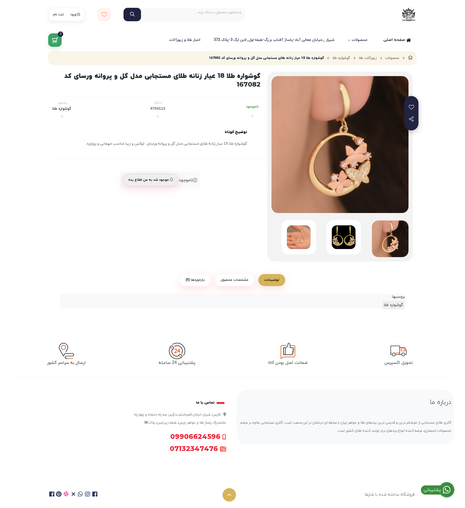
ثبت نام (58, 14)
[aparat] (66, 495)
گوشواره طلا (341, 58)
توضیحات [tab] (271, 280)
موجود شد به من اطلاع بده (149, 179)
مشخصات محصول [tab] (234, 280)
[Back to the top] (229, 495)
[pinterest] (59, 495)
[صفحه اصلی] (410, 58)
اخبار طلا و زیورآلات (184, 39)
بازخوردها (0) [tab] (195, 280)
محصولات (359, 39)
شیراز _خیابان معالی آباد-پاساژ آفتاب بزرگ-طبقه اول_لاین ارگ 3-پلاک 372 (274, 39)
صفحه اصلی (394, 40)
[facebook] (51, 495)
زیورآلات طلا (368, 58)
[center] (132, 14)
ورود (73, 14)
